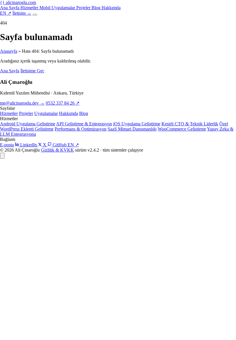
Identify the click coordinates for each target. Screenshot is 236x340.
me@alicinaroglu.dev (22, 103)
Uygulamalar (46, 113)
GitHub (60, 144)
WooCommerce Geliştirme (182, 128)
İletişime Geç (32, 70)
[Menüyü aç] (35, 15)
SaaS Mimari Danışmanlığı (132, 128)
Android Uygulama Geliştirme (27, 123)
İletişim (21, 13)
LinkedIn (28, 144)
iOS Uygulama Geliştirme (136, 123)
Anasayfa (8, 51)
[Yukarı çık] (2, 156)
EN (5, 13)
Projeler (84, 7)
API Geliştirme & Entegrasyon (84, 123)
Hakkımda (111, 7)
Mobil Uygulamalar (57, 7)
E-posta (7, 144)
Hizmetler (29, 7)
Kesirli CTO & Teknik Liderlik (189, 123)
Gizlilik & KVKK (57, 150)
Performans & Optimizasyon (80, 128)
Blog (97, 7)
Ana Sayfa (10, 7)
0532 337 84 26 (62, 103)
